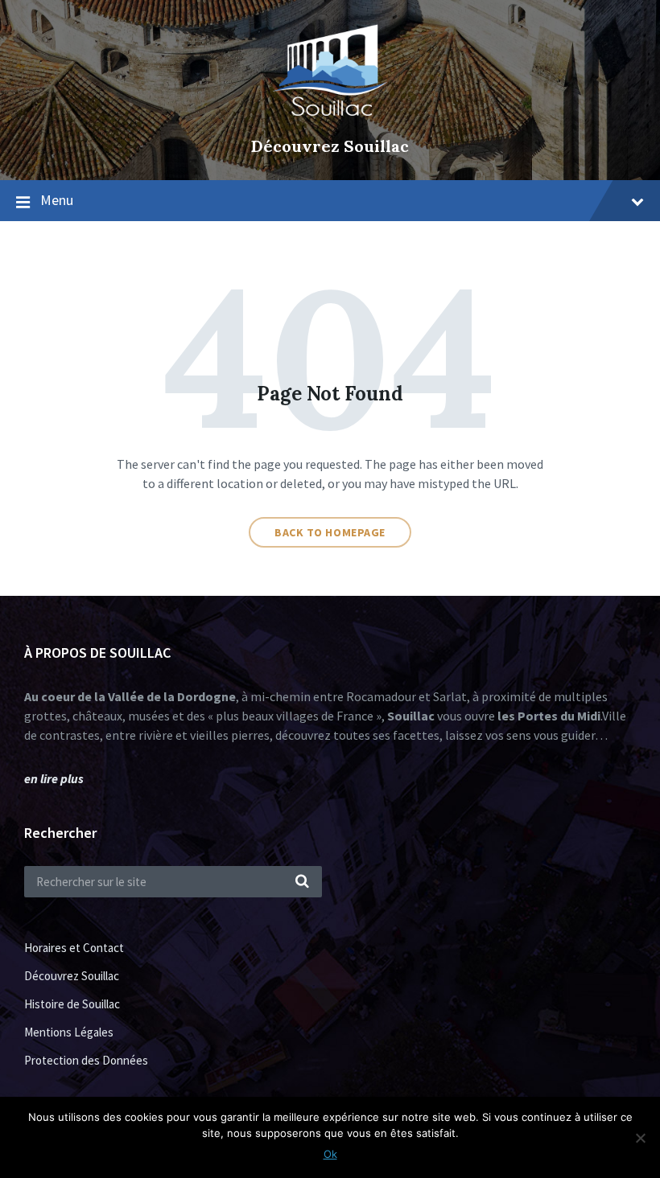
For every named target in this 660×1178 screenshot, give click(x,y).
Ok (330, 1153)
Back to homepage (330, 532)
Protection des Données (86, 1060)
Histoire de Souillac (72, 1004)
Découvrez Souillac (330, 146)
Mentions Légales (68, 1032)
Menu (56, 200)
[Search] (302, 882)
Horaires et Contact (74, 947)
